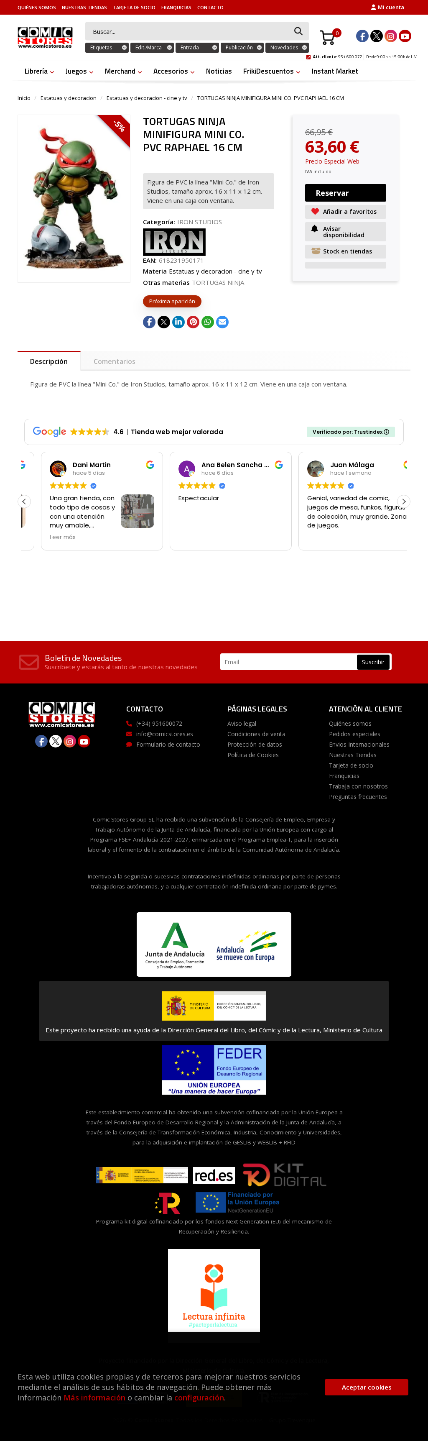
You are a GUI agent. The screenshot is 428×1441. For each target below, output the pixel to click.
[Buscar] (298, 31)
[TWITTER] (376, 36)
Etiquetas (101, 47)
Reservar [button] (332, 193)
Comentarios (114, 361)
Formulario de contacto (168, 744)
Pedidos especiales (354, 734)
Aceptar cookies (367, 1387)
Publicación (239, 47)
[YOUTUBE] (405, 36)
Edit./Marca (148, 47)
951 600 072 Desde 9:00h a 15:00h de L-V (365, 56)
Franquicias (176, 7)
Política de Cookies (253, 755)
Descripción (49, 361)
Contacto (210, 7)
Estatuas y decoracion (69, 98)
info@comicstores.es (164, 734)
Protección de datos (254, 744)
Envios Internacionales (359, 744)
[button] (403, 501)
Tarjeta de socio (134, 7)
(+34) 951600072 (159, 723)
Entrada (190, 47)
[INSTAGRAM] (391, 36)
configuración (199, 1397)
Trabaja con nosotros (358, 786)
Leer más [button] (46, 537)
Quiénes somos (37, 7)
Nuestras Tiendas (84, 7)
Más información (94, 1397)
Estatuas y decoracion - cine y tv (147, 98)
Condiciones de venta (256, 734)
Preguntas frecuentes (358, 797)
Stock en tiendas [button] (347, 251)
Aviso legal (241, 723)
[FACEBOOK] (362, 36)
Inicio (24, 98)
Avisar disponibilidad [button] (343, 232)
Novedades (284, 47)
